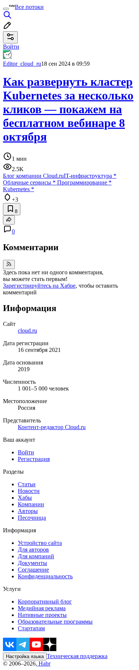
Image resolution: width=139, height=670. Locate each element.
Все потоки (29, 7)
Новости (29, 491)
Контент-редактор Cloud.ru (52, 427)
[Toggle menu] (6, 9)
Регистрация (34, 459)
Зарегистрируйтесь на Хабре (39, 285)
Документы (32, 563)
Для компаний (36, 556)
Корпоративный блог (45, 601)
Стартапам (31, 628)
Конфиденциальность (45, 576)
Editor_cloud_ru (22, 64)
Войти (26, 452)
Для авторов (33, 549)
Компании (31, 504)
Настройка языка (25, 656)
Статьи (27, 484)
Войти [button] (11, 46)
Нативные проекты (42, 615)
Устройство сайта (40, 543)
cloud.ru (27, 330)
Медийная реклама (42, 608)
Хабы (25, 497)
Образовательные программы (55, 621)
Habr (43, 663)
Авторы (28, 511)
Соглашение (33, 569)
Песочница (32, 517)
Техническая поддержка (77, 656)
